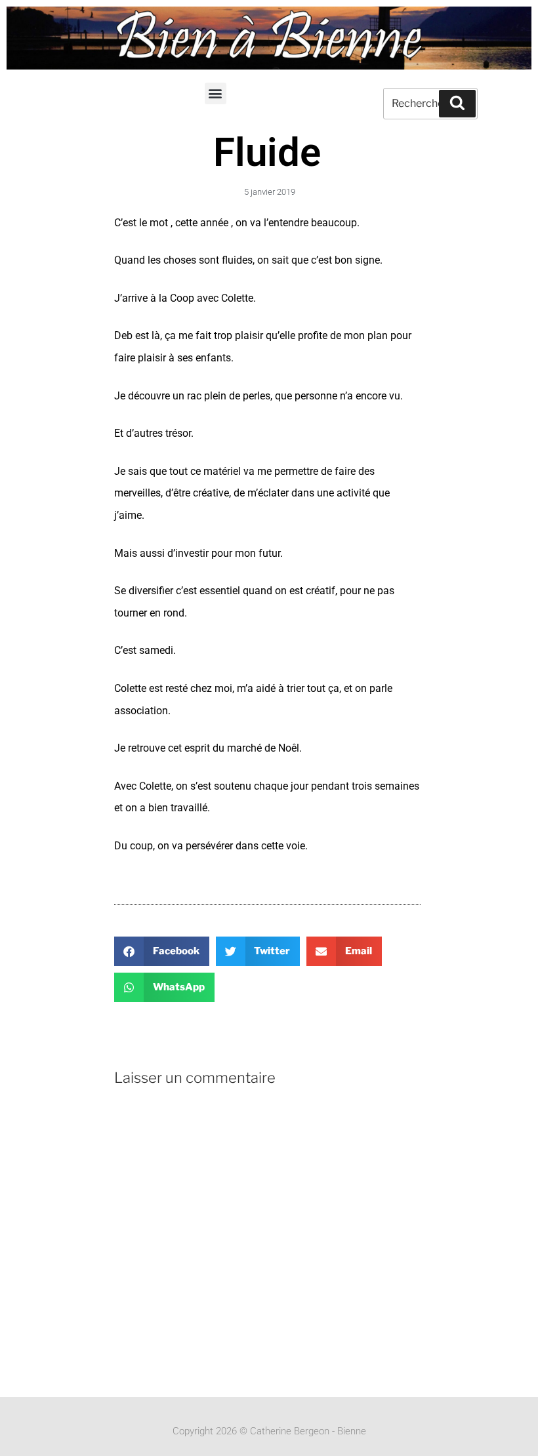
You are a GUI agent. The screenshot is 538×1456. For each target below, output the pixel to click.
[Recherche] (457, 103)
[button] (215, 93)
